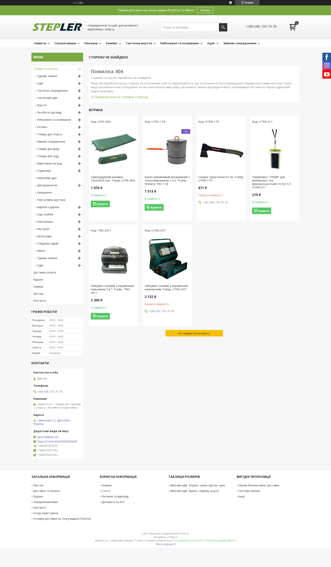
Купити (102, 204)
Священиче (44, 192)
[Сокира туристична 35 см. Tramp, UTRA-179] (221, 150)
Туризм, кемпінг (47, 76)
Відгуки (38, 279)
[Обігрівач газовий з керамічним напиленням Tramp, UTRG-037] (167, 259)
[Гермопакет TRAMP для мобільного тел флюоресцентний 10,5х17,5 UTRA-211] (275, 150)
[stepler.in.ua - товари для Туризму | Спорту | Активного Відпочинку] (57, 27)
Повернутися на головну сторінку (121, 97)
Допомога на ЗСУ (113, 502)
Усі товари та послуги (192, 333)
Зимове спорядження (239, 43)
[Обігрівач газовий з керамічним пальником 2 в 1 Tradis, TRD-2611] (113, 259)
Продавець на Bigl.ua (165, 537)
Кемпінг (111, 43)
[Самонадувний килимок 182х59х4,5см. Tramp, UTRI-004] (113, 150)
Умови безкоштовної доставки (259, 485)
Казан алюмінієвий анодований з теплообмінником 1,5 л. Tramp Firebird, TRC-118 (167, 180)
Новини (38, 286)
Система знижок (249, 491)
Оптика (42, 127)
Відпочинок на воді (49, 163)
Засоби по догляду (49, 112)
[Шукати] (223, 27)
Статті (106, 491)
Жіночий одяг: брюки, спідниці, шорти (194, 491)
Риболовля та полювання (179, 43)
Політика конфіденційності (221, 540)
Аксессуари (44, 236)
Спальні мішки (65, 43)
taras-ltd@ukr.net (47, 437)
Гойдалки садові (47, 243)
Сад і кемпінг (45, 214)
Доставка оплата (44, 272)
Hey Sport (43, 229)
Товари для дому (48, 149)
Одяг (211, 43)
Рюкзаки (90, 43)
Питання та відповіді (115, 496)
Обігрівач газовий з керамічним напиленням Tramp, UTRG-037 (166, 287)
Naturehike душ (47, 178)
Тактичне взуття (139, 43)
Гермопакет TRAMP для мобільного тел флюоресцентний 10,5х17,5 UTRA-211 (271, 182)
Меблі (41, 251)
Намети (40, 43)
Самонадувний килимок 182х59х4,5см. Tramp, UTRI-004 (113, 178)
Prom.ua (184, 533)
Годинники (44, 170)
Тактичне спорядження (52, 90)
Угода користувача (45, 513)
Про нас (38, 293)
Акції (242, 496)
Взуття (41, 105)
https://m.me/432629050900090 (57, 441)
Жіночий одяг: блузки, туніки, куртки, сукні (197, 485)
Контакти (39, 300)
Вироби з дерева (48, 207)
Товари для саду (48, 156)
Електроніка (45, 221)
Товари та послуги (45, 69)
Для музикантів (47, 185)
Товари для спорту (49, 134)
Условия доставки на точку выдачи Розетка (62, 518)
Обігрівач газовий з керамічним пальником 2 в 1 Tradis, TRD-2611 (112, 289)
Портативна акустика (51, 200)
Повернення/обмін (45, 502)
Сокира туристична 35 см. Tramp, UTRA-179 (221, 178)
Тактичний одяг (47, 98)
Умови (205, 10)
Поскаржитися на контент (188, 540)
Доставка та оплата (46, 491)
